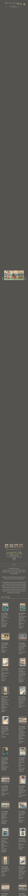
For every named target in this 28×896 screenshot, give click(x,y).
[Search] (18, 4)
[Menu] (24, 4)
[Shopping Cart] (21, 4)
